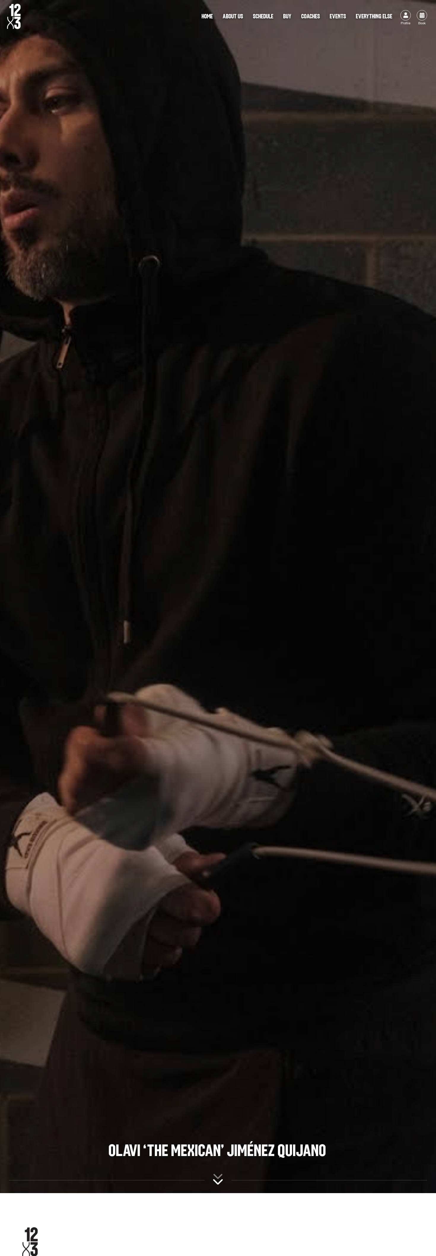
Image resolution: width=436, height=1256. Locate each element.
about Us (233, 16)
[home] (13, 16)
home (207, 16)
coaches (310, 16)
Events (338, 16)
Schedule (263, 16)
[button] (374, 16)
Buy (287, 16)
